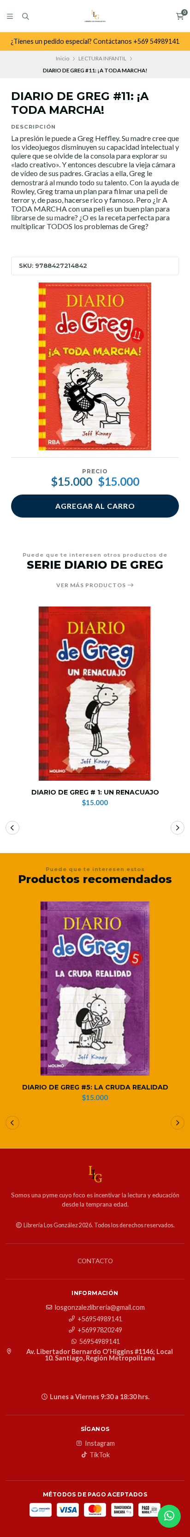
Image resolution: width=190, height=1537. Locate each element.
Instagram (100, 1443)
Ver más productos (91, 585)
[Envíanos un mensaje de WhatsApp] (169, 1516)
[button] (12, 828)
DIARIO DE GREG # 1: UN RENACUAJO (95, 792)
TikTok (99, 1455)
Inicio (62, 58)
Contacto (95, 1261)
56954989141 (99, 1341)
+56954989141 (99, 1319)
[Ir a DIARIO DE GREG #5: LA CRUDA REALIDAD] (95, 988)
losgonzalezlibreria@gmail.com (100, 1307)
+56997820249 (99, 1330)
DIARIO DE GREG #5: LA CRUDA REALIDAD (95, 1087)
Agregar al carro (95, 505)
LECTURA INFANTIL (102, 58)
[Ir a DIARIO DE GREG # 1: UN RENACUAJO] (95, 694)
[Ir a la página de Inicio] (95, 16)
